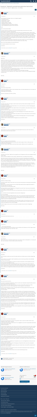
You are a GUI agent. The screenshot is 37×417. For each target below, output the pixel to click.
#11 (34, 236)
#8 (34, 178)
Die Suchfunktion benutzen (4, 402)
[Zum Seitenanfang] (35, 416)
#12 (34, 252)
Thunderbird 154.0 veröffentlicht (9, 368)
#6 (34, 139)
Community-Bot (5, 358)
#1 (34, 16)
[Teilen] (36, 10)
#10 (34, 224)
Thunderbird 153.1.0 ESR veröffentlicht (29, 368)
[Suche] (31, 1)
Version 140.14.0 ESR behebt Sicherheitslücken (9, 378)
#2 (34, 56)
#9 (34, 214)
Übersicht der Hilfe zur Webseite (5, 400)
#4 (34, 101)
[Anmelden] (33, 1)
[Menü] (36, 1)
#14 (34, 316)
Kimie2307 (3, 7)
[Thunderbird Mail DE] (5, 1)
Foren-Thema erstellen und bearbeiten (6, 405)
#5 (34, 127)
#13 (34, 279)
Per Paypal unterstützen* (25, 381)
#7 (34, 152)
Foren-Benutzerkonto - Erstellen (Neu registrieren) (7, 403)
